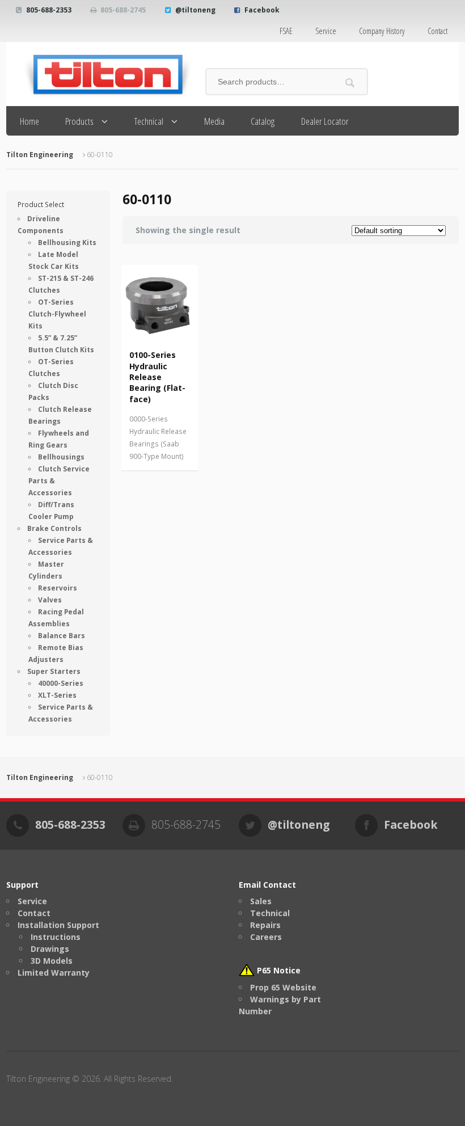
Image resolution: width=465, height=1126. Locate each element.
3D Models (52, 960)
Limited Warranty (54, 972)
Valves (50, 600)
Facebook (262, 10)
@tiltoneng (195, 10)
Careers (266, 936)
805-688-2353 (48, 10)
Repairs (265, 925)
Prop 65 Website (283, 987)
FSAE (286, 31)
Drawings (50, 948)
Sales (261, 901)
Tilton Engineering (39, 154)
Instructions (56, 936)
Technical (148, 121)
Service (325, 31)
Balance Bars (61, 635)
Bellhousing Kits (67, 242)
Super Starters (54, 671)
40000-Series (60, 683)
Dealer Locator (325, 121)
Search (350, 82)
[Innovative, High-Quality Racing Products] (100, 74)
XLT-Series (57, 695)
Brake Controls (54, 528)
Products (79, 121)
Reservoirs (57, 588)
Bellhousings (61, 457)
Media (214, 121)
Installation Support (58, 925)
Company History (382, 31)
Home (29, 121)
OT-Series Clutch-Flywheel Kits (57, 314)
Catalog (262, 121)
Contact (437, 31)
